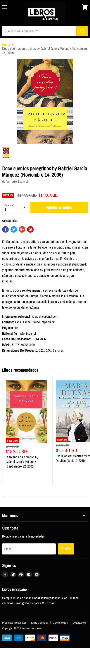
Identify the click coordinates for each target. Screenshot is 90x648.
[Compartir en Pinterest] (30, 229)
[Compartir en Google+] (22, 229)
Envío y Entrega (39, 623)
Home (6, 45)
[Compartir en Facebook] (5, 229)
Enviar (66, 548)
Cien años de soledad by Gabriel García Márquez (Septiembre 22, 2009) (22, 462)
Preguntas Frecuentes (14, 623)
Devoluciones (60, 623)
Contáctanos (79, 623)
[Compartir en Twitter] (13, 229)
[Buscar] (82, 31)
